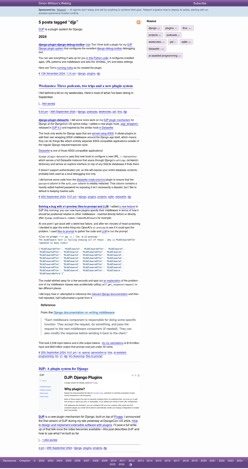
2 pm (41, 448)
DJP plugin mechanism (117, 120)
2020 (204, 460)
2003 (51, 460)
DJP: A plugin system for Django (63, 368)
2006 (77, 460)
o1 (61, 356)
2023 (231, 460)
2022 (222, 460)
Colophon (25, 460)
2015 (159, 460)
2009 (104, 460)
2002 (41, 460)
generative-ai (98, 352)
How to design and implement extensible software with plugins (88, 423)
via (88, 44)
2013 (141, 460)
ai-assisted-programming (165, 55)
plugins (91, 73)
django (82, 73)
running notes (65, 67)
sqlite (111, 196)
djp (98, 73)
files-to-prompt (65, 231)
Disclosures (9, 460)
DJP (41, 29)
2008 (96, 460)
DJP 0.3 (56, 127)
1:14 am (71, 73)
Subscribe (199, 3)
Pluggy (118, 416)
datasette (120, 196)
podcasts (92, 111)
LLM (104, 231)
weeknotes (105, 111)
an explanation (111, 280)
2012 (132, 460)
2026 (122, 464)
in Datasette (106, 127)
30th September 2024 (63, 111)
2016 (167, 460)
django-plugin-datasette (54, 120)
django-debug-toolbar (109, 48)
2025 (112, 464)
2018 (186, 460)
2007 (87, 460)
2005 (69, 460)
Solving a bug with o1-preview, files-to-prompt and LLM (73, 206)
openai (86, 352)
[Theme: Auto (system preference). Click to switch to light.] (130, 464)
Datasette (44, 150)
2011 (122, 460)
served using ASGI (103, 133)
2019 (195, 460)
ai (80, 352)
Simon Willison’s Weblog (55, 3)
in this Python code (97, 58)
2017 (177, 460)
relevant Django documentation (110, 294)
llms (119, 111)
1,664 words (49, 440)
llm (56, 356)
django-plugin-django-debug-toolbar (62, 44)
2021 (213, 460)
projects (102, 196)
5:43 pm (43, 111)
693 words (48, 103)
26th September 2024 (53, 196)
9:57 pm (71, 196)
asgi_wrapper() (129, 123)
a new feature (127, 206)
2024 (240, 460)
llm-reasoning (76, 356)
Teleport (61, 9)
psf (114, 111)
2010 (114, 460)
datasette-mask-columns (91, 179)
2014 (150, 460)
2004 (59, 460)
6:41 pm (71, 352)
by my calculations (112, 343)
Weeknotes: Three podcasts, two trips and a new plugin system (86, 85)
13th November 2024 (53, 73)
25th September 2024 (53, 352)
